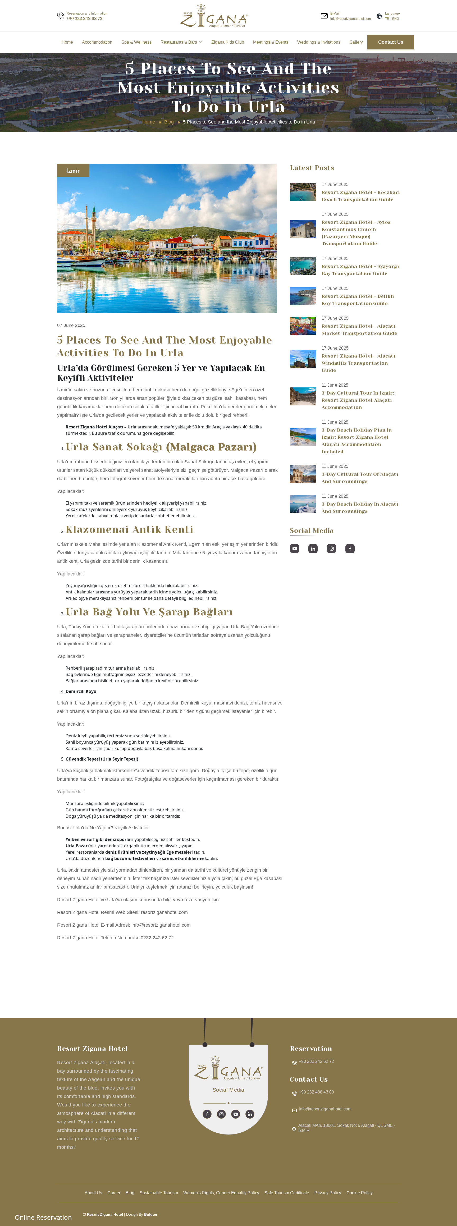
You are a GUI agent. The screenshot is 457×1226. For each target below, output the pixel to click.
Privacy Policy (327, 1193)
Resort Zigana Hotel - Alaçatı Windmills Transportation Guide (358, 363)
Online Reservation (43, 1217)
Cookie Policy (359, 1193)
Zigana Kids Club (227, 42)
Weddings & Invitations (318, 42)
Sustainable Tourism (159, 1193)
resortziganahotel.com (164, 912)
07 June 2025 (71, 325)
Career (113, 1193)
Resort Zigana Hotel (105, 1214)
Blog (169, 122)
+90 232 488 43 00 (316, 1092)
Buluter (150, 1214)
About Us (93, 1193)
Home (67, 42)
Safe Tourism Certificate (286, 1193)
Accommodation (97, 42)
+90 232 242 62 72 (84, 18)
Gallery (356, 42)
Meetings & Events (270, 42)
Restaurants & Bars (179, 42)
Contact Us (390, 42)
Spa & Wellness (136, 42)
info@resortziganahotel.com (161, 925)
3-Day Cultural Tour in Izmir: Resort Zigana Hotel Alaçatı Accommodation (358, 400)
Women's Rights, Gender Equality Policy (221, 1193)
